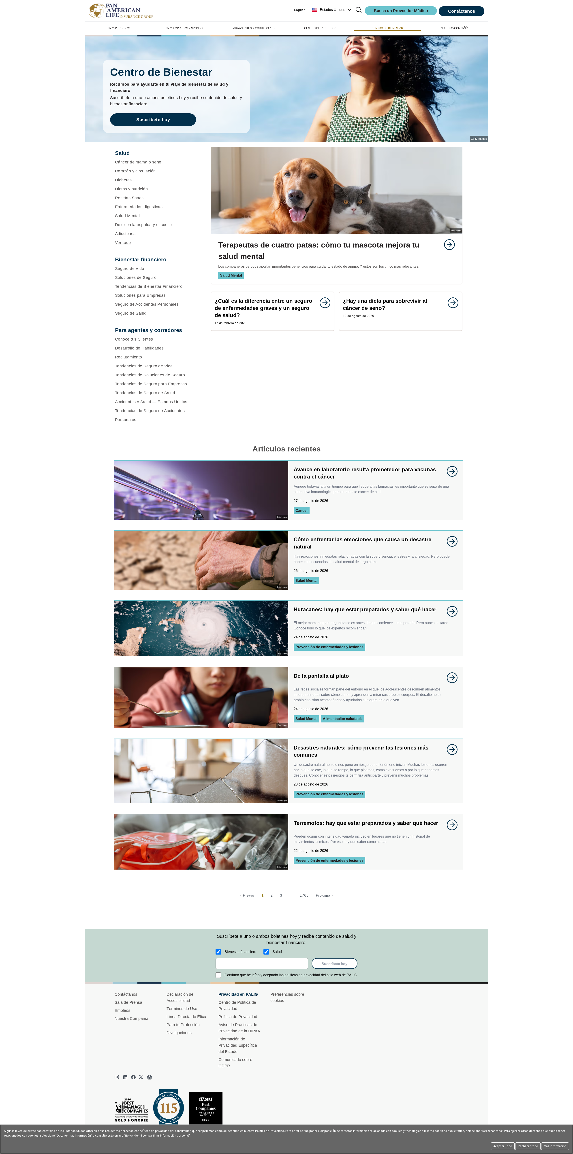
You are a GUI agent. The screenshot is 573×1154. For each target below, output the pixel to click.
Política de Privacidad (237, 1016)
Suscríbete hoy (153, 119)
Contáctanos (461, 11)
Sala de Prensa (128, 1002)
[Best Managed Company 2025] (133, 1111)
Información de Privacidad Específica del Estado (237, 1045)
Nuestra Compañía (131, 1018)
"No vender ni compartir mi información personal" (157, 1135)
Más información (555, 1146)
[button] (332, 10)
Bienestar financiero (240, 952)
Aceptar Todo (502, 1146)
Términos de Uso (182, 1008)
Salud (277, 952)
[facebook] (133, 1077)
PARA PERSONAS (118, 28)
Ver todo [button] (123, 242)
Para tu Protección (183, 1025)
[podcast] (149, 1077)
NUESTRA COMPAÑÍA (454, 28)
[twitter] (141, 1077)
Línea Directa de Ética (186, 1016)
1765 (304, 895)
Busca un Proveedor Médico (401, 10)
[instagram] (117, 1077)
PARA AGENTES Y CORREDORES (253, 28)
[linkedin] (125, 1077)
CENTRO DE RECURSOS (320, 28)
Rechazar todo (528, 1146)
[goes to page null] (447, 244)
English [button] (300, 10)
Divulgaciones (179, 1033)
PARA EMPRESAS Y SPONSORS (185, 28)
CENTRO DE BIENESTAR (387, 28)
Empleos (122, 1010)
